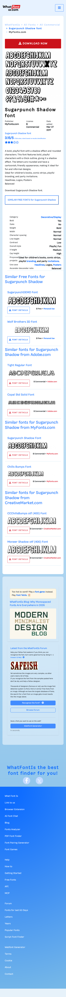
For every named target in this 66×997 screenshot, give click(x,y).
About (8, 967)
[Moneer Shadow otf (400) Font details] (31, 549)
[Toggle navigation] (59, 7)
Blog (7, 823)
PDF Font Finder (13, 836)
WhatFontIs (12, 25)
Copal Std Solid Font (20, 394)
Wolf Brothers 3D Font (22, 321)
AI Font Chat (11, 816)
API (6, 886)
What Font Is (11, 796)
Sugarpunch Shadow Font (24, 438)
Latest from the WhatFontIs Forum (28, 648)
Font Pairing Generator (17, 843)
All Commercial (50, 25)
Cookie (8, 960)
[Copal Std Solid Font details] (31, 402)
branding (31, 261)
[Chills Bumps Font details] (31, 474)
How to (8, 866)
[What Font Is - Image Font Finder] (11, 8)
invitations (53, 261)
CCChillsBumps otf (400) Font (27, 513)
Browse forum (33, 710)
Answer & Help (15, 657)
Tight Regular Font (19, 365)
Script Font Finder (14, 937)
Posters (57, 265)
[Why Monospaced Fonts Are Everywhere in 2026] (33, 623)
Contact (9, 974)
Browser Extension (14, 809)
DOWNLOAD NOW (35, 43)
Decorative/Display (51, 217)
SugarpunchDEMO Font (22, 292)
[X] (39, 780)
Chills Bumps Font (19, 466)
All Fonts (30, 25)
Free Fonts (10, 880)
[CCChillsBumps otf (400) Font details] (31, 520)
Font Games (11, 849)
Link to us (10, 803)
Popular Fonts (12, 930)
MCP (7, 893)
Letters (8, 917)
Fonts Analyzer (12, 829)
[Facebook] (26, 780)
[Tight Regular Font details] (31, 373)
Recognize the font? (31, 703)
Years (8, 923)
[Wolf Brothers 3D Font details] (31, 329)
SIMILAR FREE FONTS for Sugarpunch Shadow (32, 200)
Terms (8, 954)
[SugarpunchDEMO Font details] (31, 300)
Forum (8, 903)
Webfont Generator (33, 726)
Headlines (40, 265)
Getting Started (13, 873)
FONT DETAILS (19, 310)
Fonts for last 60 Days (16, 910)
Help (7, 860)
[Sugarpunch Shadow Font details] (31, 445)
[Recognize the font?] (33, 665)
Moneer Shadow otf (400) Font (27, 541)
